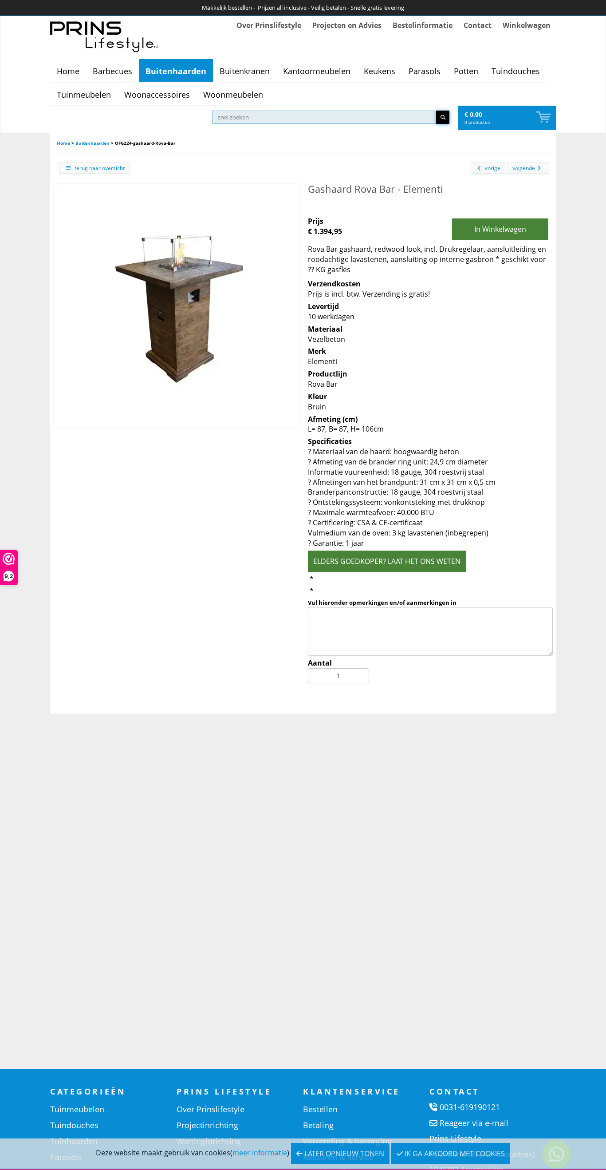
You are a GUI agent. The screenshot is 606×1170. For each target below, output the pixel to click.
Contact (478, 25)
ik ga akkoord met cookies (454, 1153)
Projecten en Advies (347, 25)
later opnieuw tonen (343, 1153)
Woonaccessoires (157, 94)
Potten (466, 71)
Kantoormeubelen (316, 71)
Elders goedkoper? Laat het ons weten (386, 561)
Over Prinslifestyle (268, 25)
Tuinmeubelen (84, 94)
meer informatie (259, 1153)
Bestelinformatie (423, 25)
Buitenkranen (245, 71)
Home (68, 71)
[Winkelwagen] (544, 117)
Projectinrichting (207, 1125)
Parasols (425, 71)
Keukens (379, 71)
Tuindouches (516, 71)
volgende (523, 168)
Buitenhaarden (176, 71)
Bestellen (320, 1109)
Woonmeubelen (233, 94)
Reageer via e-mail (474, 1123)
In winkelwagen (500, 229)
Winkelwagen (527, 25)
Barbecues (112, 71)
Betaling (318, 1125)
